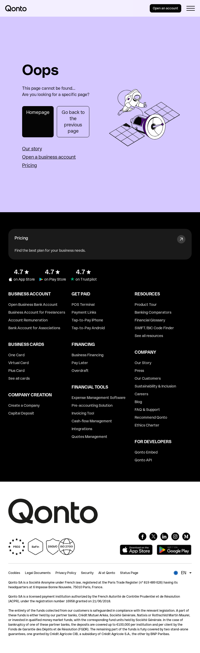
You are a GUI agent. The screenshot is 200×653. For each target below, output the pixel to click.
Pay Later (80, 363)
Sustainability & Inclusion (155, 386)
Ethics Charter (147, 425)
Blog (138, 402)
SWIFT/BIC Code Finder (154, 328)
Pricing (29, 165)
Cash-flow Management (92, 421)
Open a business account (49, 157)
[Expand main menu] (190, 8)
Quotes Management (89, 437)
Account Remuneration (28, 320)
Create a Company (24, 405)
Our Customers (148, 378)
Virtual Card (18, 363)
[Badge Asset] (142, 536)
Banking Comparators (153, 312)
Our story (32, 148)
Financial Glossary (150, 320)
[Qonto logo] (16, 8)
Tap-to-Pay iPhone (87, 320)
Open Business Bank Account (33, 304)
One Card (16, 355)
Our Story (143, 363)
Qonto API (143, 460)
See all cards (19, 378)
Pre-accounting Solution (92, 405)
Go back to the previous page (73, 121)
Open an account (165, 8)
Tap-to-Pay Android (88, 328)
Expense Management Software (99, 398)
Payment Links (84, 312)
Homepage (37, 112)
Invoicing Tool (83, 413)
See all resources (149, 336)
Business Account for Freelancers (36, 312)
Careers (141, 394)
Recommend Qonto (151, 417)
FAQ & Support (147, 410)
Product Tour (146, 304)
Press (139, 370)
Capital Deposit (21, 413)
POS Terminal (83, 304)
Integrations (82, 429)
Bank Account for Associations (34, 328)
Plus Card (16, 370)
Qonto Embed (146, 452)
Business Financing (87, 355)
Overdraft (80, 370)
